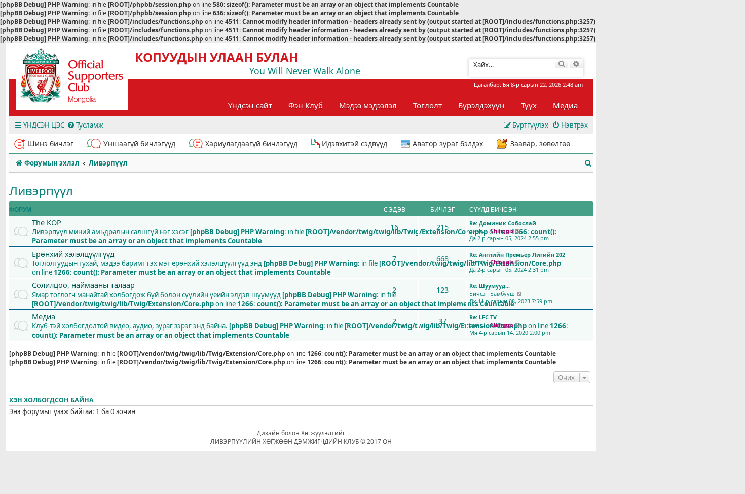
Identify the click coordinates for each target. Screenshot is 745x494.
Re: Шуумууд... (489, 286)
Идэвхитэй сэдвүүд (354, 143)
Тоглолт (427, 105)
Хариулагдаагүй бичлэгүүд (251, 143)
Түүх (529, 105)
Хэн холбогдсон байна (51, 400)
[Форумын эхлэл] (81, 79)
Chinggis (501, 230)
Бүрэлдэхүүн (481, 105)
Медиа (565, 105)
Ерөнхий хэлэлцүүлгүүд (73, 254)
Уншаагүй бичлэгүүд (139, 143)
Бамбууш (502, 293)
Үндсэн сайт (250, 105)
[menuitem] (85, 125)
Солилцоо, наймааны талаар (83, 285)
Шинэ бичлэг (50, 143)
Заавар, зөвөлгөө (540, 143)
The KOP (46, 222)
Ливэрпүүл (41, 190)
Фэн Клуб (305, 105)
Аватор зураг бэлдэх (448, 143)
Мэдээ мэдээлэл (368, 105)
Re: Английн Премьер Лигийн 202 (517, 254)
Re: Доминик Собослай (502, 223)
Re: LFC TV (483, 317)
